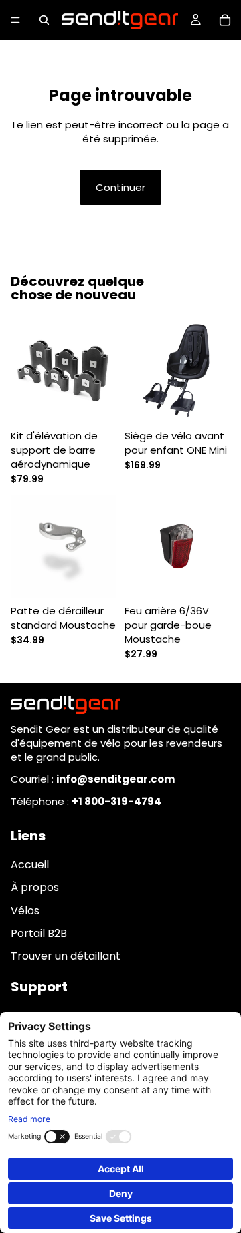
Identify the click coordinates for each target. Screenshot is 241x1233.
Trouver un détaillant (65, 956)
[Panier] (225, 20)
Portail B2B (39, 933)
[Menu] (15, 20)
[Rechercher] (44, 20)
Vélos (25, 910)
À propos (35, 887)
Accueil (30, 864)
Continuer (120, 187)
